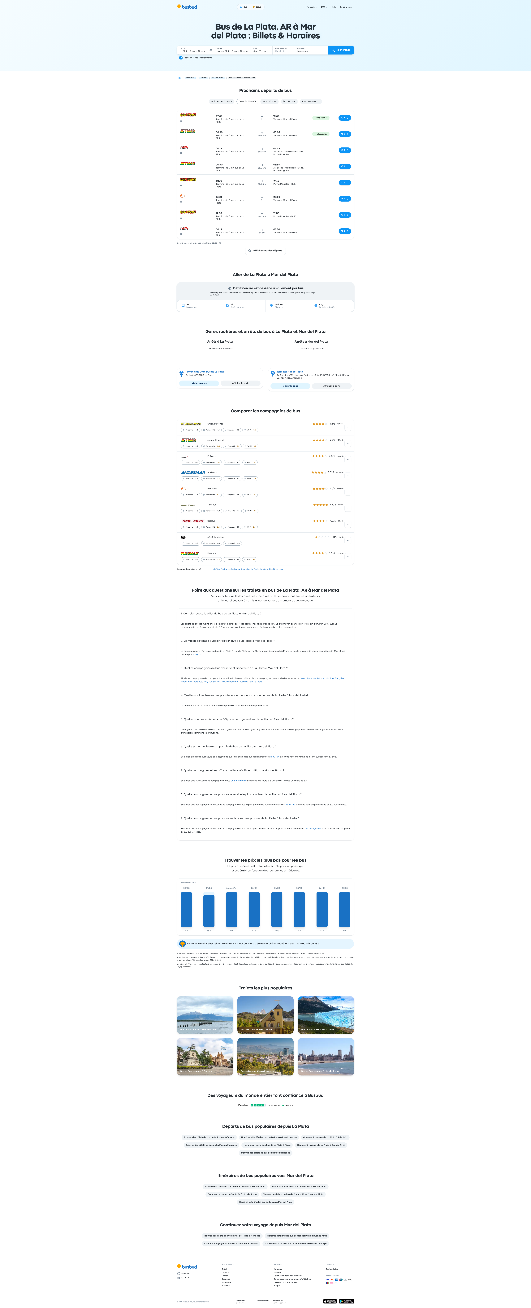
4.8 (197, 430)
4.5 (197, 559)
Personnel (189, 430)
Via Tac (216, 569)
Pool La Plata (255, 682)
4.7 (218, 430)
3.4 (218, 446)
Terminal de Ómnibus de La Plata (204, 372)
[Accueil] (179, 78)
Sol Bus (211, 521)
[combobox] (192, 50)
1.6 (254, 462)
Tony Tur (211, 505)
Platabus (212, 489)
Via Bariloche (256, 569)
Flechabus (225, 569)
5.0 (197, 511)
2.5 (255, 446)
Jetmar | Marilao (215, 440)
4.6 (238, 494)
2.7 (255, 478)
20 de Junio (278, 569)
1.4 (254, 559)
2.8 (218, 527)
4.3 (238, 462)
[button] (210, 50)
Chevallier (267, 569)
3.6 (254, 430)
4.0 (197, 446)
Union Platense (215, 424)
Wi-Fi (249, 430)
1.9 (254, 494)
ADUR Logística (215, 537)
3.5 (238, 446)
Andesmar (212, 472)
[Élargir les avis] (348, 427)
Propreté (231, 430)
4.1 (238, 527)
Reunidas (245, 569)
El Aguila (211, 456)
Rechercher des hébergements (198, 58)
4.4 (197, 478)
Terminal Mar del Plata (290, 372)
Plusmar (211, 553)
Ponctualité (210, 430)
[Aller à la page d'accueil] (187, 7)
